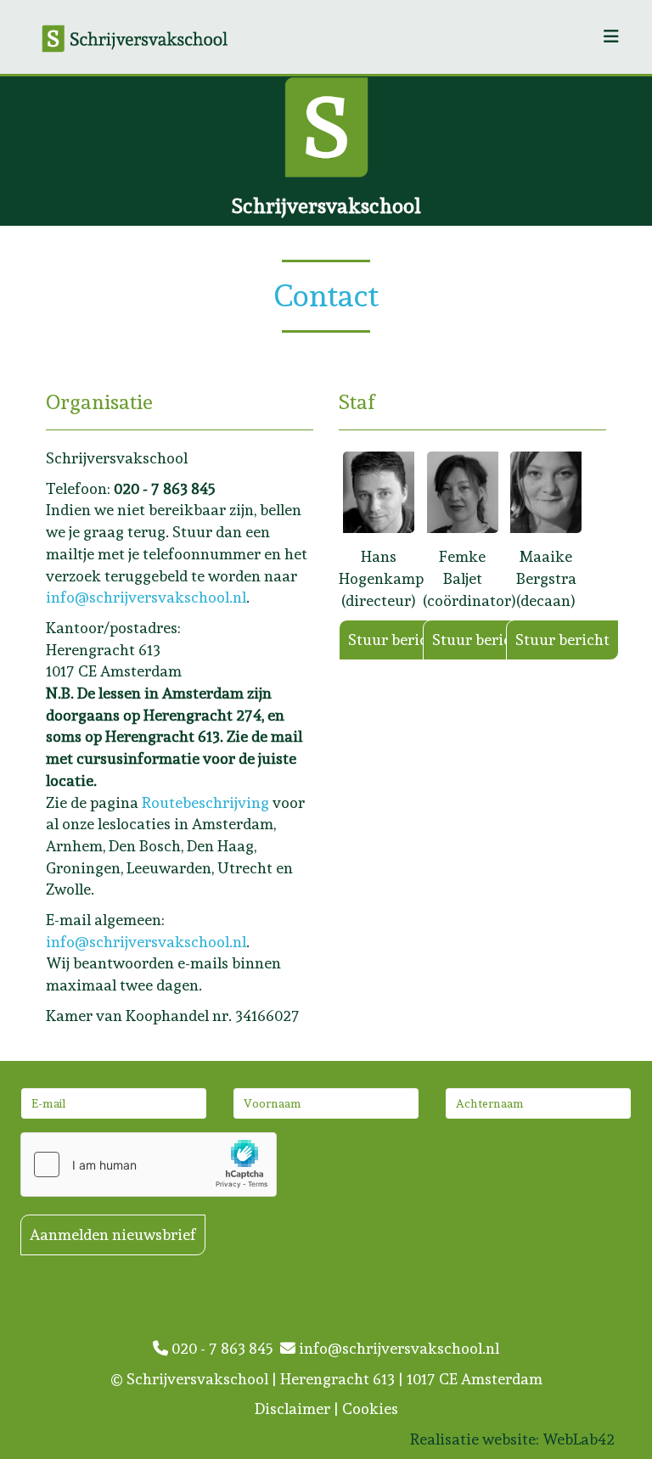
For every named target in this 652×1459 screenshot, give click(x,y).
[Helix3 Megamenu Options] (611, 37)
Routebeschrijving (205, 802)
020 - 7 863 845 (224, 1348)
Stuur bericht (395, 639)
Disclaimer (292, 1408)
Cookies (370, 1408)
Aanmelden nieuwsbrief (113, 1234)
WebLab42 (578, 1439)
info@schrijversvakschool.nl (146, 597)
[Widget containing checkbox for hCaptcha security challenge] (148, 1164)
